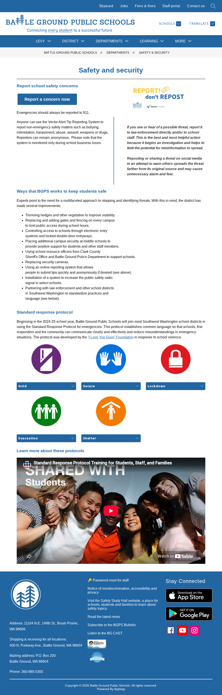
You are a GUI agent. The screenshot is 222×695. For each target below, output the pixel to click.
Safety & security (154, 52)
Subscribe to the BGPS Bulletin (112, 625)
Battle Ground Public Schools (70, 52)
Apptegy (119, 689)
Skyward (106, 6)
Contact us (196, 6)
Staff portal (171, 6)
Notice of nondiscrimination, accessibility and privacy (122, 590)
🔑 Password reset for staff (108, 580)
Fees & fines (145, 6)
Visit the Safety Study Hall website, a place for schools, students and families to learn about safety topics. (123, 604)
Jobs (124, 6)
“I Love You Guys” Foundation (111, 337)
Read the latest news (104, 617)
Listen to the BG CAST (105, 633)
